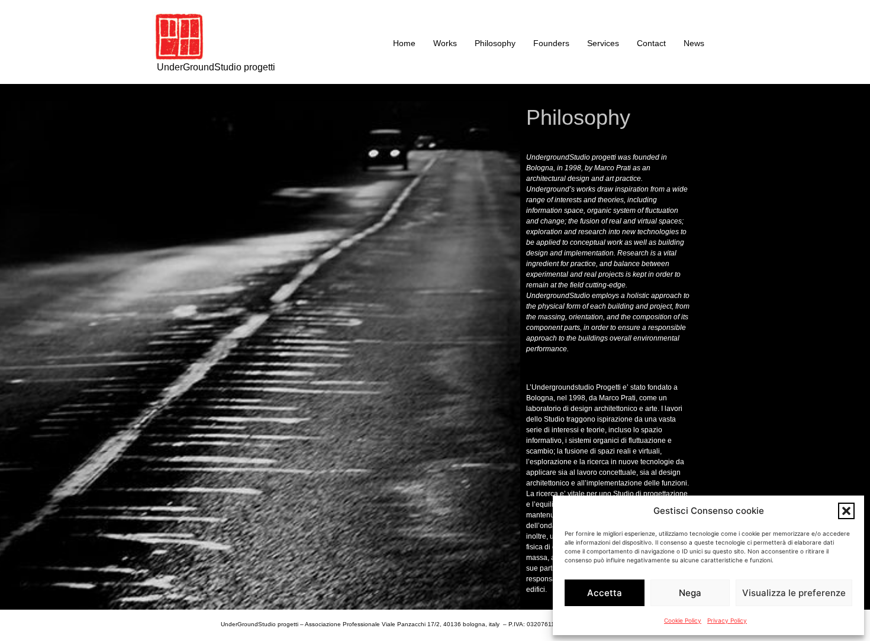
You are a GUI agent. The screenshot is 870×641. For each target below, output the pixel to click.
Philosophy (495, 43)
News (694, 43)
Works (445, 43)
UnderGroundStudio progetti (216, 67)
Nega (690, 592)
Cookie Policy (682, 620)
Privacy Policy (727, 620)
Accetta (604, 592)
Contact (651, 43)
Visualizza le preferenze (794, 592)
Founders (551, 43)
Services (603, 43)
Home (404, 43)
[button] (846, 511)
